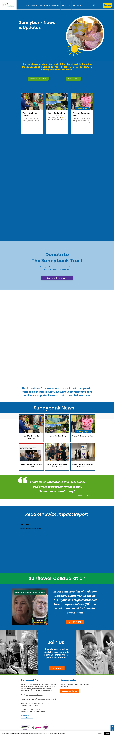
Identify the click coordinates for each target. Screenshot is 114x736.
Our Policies (25, 716)
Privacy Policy (61, 733)
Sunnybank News (54, 408)
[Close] (112, 733)
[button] (49, 5)
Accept (107, 733)
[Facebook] (112, 727)
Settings (100, 733)
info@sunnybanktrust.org (34, 695)
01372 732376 (41, 699)
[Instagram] (112, 730)
